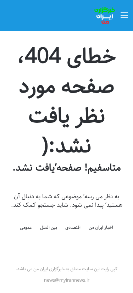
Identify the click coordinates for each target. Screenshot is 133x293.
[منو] (124, 18)
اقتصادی (73, 227)
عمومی (26, 227)
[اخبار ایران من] (104, 15)
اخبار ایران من (101, 227)
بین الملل (48, 227)
